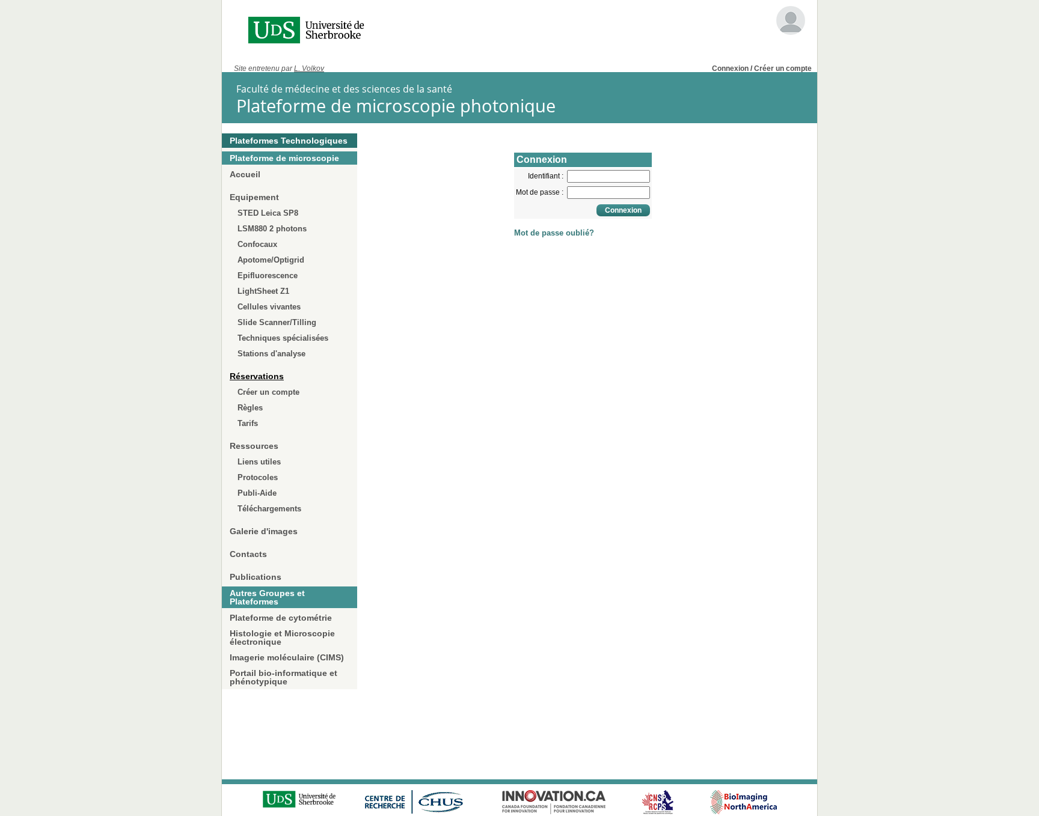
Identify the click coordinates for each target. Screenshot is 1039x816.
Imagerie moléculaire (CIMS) (287, 657)
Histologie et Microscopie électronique (282, 638)
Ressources (254, 446)
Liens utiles (259, 461)
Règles (250, 407)
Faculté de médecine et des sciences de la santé (344, 89)
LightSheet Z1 (263, 291)
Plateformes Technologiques (289, 140)
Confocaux (257, 244)
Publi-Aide (257, 493)
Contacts (248, 554)
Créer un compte (783, 68)
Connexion (730, 68)
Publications (255, 577)
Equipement (254, 197)
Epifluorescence (268, 275)
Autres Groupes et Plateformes (267, 597)
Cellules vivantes (269, 306)
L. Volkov (309, 68)
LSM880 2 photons (272, 228)
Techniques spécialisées (283, 338)
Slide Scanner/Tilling (277, 322)
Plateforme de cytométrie (281, 618)
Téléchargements (269, 508)
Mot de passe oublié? (554, 232)
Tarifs (248, 423)
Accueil (245, 174)
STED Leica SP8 (268, 213)
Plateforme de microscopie (284, 158)
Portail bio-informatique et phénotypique (283, 677)
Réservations (257, 376)
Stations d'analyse (271, 353)
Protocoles (258, 477)
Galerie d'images (264, 531)
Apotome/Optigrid (271, 259)
